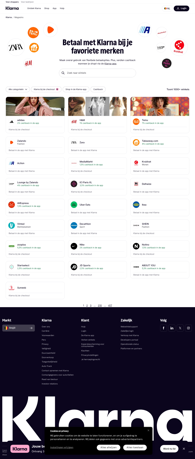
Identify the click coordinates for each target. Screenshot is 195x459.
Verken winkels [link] (88, 340)
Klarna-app (110, 63)
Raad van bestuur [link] (50, 379)
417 (110, 305)
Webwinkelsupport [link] (129, 326)
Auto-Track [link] (47, 366)
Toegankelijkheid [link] (49, 362)
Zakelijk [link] (126, 320)
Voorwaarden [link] (48, 335)
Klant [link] (85, 320)
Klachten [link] (85, 351)
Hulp (62, 8)
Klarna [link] (47, 320)
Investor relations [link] (50, 384)
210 (100, 305)
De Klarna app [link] (87, 335)
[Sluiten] (148, 430)
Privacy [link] (45, 344)
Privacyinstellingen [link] (89, 355)
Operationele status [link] (130, 344)
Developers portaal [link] (129, 340)
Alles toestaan (135, 447)
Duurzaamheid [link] (48, 353)
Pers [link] (44, 340)
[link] (163, 328)
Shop (46, 8)
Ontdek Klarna (34, 8)
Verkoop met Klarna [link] (130, 335)
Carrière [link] (45, 331)
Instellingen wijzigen (61, 447)
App (55, 8)
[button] (167, 8)
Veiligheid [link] (46, 348)
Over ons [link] (46, 326)
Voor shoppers (12, 2)
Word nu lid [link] (169, 448)
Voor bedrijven (27, 2)
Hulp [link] (83, 326)
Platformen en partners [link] (131, 348)
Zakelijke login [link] (127, 331)
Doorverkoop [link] (48, 357)
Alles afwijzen (108, 447)
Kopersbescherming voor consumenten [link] (92, 345)
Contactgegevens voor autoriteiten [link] (58, 375)
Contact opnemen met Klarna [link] (55, 370)
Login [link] (83, 331)
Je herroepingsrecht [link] (90, 359)
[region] (98, 441)
